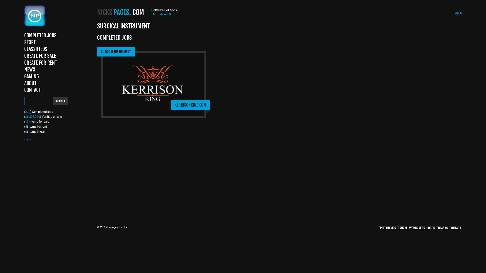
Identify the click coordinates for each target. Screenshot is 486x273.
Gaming (31, 76)
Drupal (402, 228)
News (29, 70)
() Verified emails (43, 116)
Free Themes (387, 228)
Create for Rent (40, 63)
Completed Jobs (40, 35)
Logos (431, 228)
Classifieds (35, 49)
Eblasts (442, 228)
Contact (32, 90)
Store (30, 42)
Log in (28, 139)
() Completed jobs (38, 112)
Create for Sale (40, 56)
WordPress (417, 228)
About (30, 83)
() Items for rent (35, 126)
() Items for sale (36, 121)
